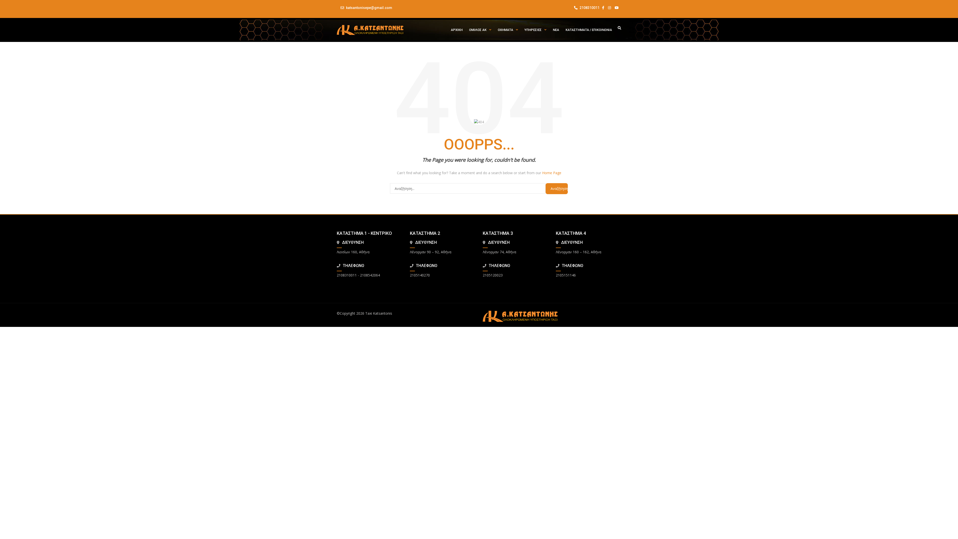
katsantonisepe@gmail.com (369, 8)
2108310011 (589, 8)
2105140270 (420, 275)
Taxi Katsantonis (378, 313)
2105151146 (566, 275)
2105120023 (493, 275)
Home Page (551, 172)
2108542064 (370, 275)
